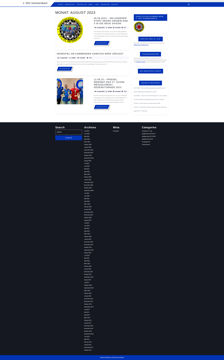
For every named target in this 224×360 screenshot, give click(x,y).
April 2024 (87, 201)
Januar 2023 (87, 239)
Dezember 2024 (88, 182)
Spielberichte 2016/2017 (149, 133)
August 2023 (87, 220)
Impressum (105, 4)
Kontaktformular (140, 62)
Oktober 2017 (88, 350)
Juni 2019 (87, 309)
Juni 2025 (87, 166)
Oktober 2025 (88, 155)
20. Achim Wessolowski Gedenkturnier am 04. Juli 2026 (149, 99)
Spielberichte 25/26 (147, 139)
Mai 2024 (86, 198)
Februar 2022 (88, 266)
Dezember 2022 (88, 242)
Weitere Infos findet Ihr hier (141, 45)
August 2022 (87, 252)
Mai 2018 (86, 339)
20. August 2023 (100, 91)
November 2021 (88, 271)
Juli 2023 (86, 223)
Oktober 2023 (88, 217)
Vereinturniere (146, 144)
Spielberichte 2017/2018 (149, 136)
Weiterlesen (102, 43)
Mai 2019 (86, 312)
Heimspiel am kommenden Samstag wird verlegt (90, 53)
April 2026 (87, 139)
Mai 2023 (86, 228)
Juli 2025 (86, 163)
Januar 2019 (87, 323)
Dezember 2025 (88, 150)
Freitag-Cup (82, 4)
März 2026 (87, 142)
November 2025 (88, 152)
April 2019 (87, 315)
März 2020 (87, 290)
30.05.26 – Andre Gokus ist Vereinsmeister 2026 (147, 103)
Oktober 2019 (88, 304)
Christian (110, 27)
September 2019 (89, 307)
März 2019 (87, 317)
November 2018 (88, 328)
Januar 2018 (87, 344)
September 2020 (89, 288)
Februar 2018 (88, 342)
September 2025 (89, 158)
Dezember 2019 (88, 298)
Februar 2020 (88, 293)
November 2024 (88, 185)
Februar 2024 (88, 206)
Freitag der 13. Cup (147, 131)
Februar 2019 (88, 320)
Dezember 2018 (88, 325)
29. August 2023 (100, 27)
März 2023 (87, 234)
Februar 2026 (88, 144)
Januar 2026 (87, 147)
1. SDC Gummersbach (35, 3)
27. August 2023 (63, 57)
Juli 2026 (86, 131)
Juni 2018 (87, 336)
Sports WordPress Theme (108, 357)
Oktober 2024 (88, 188)
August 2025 (87, 160)
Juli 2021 (86, 282)
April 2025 (87, 171)
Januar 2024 (87, 209)
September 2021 (89, 277)
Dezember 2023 (88, 212)
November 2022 (88, 244)
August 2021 (87, 279)
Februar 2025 (88, 177)
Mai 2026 (86, 136)
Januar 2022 (87, 269)
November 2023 (88, 215)
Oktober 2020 (88, 285)
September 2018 (89, 334)
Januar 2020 (87, 296)
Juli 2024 (86, 193)
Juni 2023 (87, 225)
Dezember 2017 (88, 347)
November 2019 (88, 301)
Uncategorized (146, 142)
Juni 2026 (87, 133)
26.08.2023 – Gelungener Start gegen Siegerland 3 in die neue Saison (111, 21)
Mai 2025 (86, 169)
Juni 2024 (87, 196)
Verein (60, 4)
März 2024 (87, 204)
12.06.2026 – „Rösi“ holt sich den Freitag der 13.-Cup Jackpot (150, 95)
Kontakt (114, 4)
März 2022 (87, 263)
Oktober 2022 (88, 247)
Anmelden (116, 131)
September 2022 (89, 250)
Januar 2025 (87, 179)
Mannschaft (70, 4)
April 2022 (87, 261)
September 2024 (89, 190)
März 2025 (87, 174)
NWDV (91, 4)
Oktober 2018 (88, 331)
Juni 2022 (87, 255)
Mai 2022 (86, 258)
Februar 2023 (88, 236)
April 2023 (87, 231)
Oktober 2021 (88, 274)
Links (97, 4)
